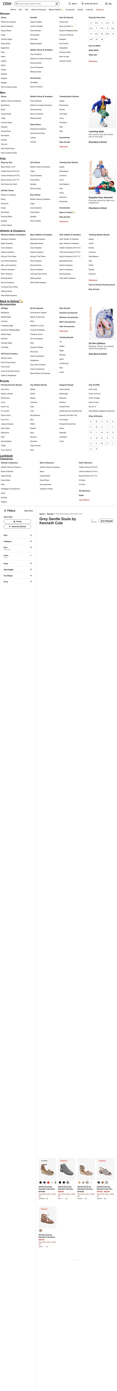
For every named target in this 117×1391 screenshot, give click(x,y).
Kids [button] (26, 9)
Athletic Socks (6, 358)
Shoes (3, 17)
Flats (3, 52)
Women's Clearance (9, 462)
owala (61, 372)
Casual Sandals (36, 22)
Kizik (32, 411)
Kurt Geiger (63, 419)
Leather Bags (6, 334)
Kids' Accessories (66, 326)
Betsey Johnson (7, 393)
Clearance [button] (100, 9)
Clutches (4, 321)
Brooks (62, 109)
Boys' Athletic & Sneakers (69, 243)
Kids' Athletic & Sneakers (70, 234)
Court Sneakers (36, 54)
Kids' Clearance (85, 462)
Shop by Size (6, 162)
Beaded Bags (6, 317)
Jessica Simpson (7, 424)
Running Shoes (35, 63)
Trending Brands (66, 337)
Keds (32, 406)
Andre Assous (64, 389)
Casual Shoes (6, 30)
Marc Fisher (5, 428)
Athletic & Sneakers (8, 22)
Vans (32, 450)
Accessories (64, 137)
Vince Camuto (6, 450)
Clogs (3, 35)
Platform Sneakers (8, 269)
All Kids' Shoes (7, 190)
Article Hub (63, 22)
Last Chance (84, 499)
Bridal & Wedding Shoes (68, 30)
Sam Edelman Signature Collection (102, 411)
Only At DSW (94, 384)
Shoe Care (34, 351)
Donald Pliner (64, 406)
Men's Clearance (47, 462)
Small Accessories (37, 356)
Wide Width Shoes (8, 148)
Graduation (63, 48)
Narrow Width (94, 45)
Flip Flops (33, 39)
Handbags (34, 82)
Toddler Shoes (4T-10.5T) (10, 171)
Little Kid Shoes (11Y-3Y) (10, 175)
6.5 (91, 28)
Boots (3, 109)
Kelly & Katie (94, 402)
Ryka (32, 432)
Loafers (3, 61)
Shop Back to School (98, 142)
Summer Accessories (68, 312)
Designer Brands (66, 384)
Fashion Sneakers (7, 252)
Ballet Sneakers (7, 243)
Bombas (62, 355)
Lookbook (89, 9)
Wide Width (93, 50)
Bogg (61, 350)
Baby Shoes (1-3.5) (8, 167)
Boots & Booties (7, 26)
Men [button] (20, 9)
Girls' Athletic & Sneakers (69, 239)
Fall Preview (63, 43)
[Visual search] (57, 3)
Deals (81, 495)
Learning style (96, 131)
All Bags (4, 308)
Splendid (62, 432)
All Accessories (36, 308)
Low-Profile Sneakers (9, 261)
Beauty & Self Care (37, 317)
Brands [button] (80, 9)
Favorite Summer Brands (11, 384)
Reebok (91, 269)
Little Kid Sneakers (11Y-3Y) (69, 252)
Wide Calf (93, 54)
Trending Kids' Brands (68, 162)
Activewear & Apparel (38, 312)
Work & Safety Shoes (9, 87)
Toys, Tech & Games (37, 364)
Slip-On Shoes (35, 188)
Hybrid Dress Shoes (37, 133)
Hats (32, 343)
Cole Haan (63, 114)
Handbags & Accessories (10, 489)
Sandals (4, 74)
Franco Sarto (6, 415)
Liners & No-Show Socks (10, 371)
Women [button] (13, 9)
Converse (62, 175)
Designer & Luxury (37, 325)
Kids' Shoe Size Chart (9, 184)
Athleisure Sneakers (8, 239)
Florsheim (63, 122)
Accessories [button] (70, 9)
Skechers (62, 197)
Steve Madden (6, 441)
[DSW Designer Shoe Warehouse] (7, 3)
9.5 (96, 34)
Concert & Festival (66, 35)
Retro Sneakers (6, 274)
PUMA (91, 265)
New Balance (64, 184)
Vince (61, 441)
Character (4, 203)
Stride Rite (63, 201)
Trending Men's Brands (69, 96)
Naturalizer (5, 432)
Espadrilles (5, 48)
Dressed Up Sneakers (38, 129)
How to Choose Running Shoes (102, 284)
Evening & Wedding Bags (10, 330)
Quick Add (47, 1202)
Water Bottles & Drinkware (40, 373)
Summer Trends (65, 61)
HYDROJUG (64, 363)
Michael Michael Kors (67, 424)
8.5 (113, 28)
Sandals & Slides (46, 489)
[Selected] (56, 1182)
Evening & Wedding (37, 330)
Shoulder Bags (6, 343)
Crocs (61, 118)
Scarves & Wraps (36, 347)
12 (96, 39)
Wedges (4, 82)
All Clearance (84, 490)
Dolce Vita (5, 406)
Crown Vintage (94, 398)
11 (113, 34)
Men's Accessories (67, 321)
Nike (61, 127)
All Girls (82, 484)
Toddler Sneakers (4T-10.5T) (70, 247)
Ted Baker (63, 437)
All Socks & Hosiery (9, 353)
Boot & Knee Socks (8, 362)
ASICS (91, 243)
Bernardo (62, 398)
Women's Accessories (68, 317)
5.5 (107, 23)
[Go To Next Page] (79, 1259)
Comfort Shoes (6, 39)
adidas (61, 101)
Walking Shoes (35, 71)
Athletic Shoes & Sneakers (41, 49)
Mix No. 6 (92, 406)
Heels (3, 56)
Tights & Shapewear (8, 375)
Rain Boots (5, 135)
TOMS (3, 445)
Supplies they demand (101, 197)
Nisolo (61, 428)
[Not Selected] (40, 1182)
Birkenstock (63, 105)
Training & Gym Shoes (9, 287)
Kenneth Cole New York (68, 415)
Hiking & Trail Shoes (8, 256)
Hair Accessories (36, 338)
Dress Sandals (35, 30)
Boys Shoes (35, 194)
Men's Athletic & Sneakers (41, 234)
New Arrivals (64, 56)
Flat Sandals (34, 35)
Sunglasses (34, 360)
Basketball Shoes (36, 243)
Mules (3, 65)
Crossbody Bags (7, 325)
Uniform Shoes (6, 225)
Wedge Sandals (36, 43)
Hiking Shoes (6, 131)
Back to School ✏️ (56, 9)
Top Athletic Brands (38, 384)
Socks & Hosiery (36, 86)
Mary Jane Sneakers (8, 265)
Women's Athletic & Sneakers (13, 234)
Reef (61, 131)
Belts (32, 321)
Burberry (62, 402)
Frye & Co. (5, 419)
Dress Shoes (5, 43)
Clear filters (28, 511)
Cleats (3, 208)
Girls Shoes (35, 162)
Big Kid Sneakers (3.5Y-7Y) (69, 256)
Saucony (33, 437)
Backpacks (5, 312)
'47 (60, 342)
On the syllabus (97, 343)
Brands (50, 514)
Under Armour (35, 445)
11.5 (91, 39)
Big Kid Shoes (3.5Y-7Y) (10, 180)
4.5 (96, 23)
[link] (47, 1191)
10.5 (107, 34)
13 (102, 39)
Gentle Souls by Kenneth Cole (70, 411)
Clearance (93, 61)
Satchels (4, 338)
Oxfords (33, 142)
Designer (62, 39)
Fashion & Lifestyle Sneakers (41, 58)
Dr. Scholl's (5, 411)
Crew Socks (5, 366)
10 (102, 34)
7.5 (102, 28)
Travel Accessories (37, 369)
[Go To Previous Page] (73, 1259)
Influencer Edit (64, 52)
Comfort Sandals (36, 26)
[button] (53, 1160)
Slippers (4, 78)
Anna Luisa (93, 389)
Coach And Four (95, 393)
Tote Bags (4, 347)
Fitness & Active (36, 334)
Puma (61, 193)
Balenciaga (63, 393)
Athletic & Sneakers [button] (38, 9)
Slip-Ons (4, 144)
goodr (61, 359)
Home (42, 514)
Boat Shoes (5, 105)
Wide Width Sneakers (9, 295)
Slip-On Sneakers (36, 67)
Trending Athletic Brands (99, 234)
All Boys (82, 480)
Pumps (3, 69)
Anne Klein (5, 389)
